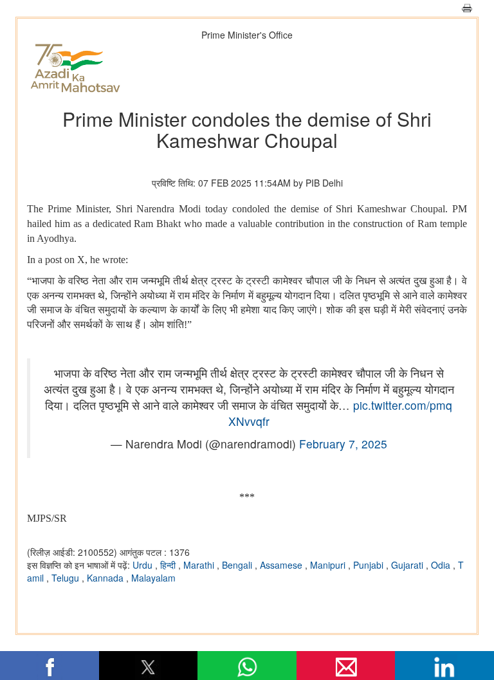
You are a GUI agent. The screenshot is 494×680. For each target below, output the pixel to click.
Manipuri (329, 564)
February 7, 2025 (343, 444)
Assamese (282, 564)
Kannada (106, 577)
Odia (442, 564)
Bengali (238, 564)
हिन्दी (169, 564)
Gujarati (408, 564)
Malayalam (153, 577)
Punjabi (369, 564)
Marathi (200, 564)
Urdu (144, 564)
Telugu (66, 577)
